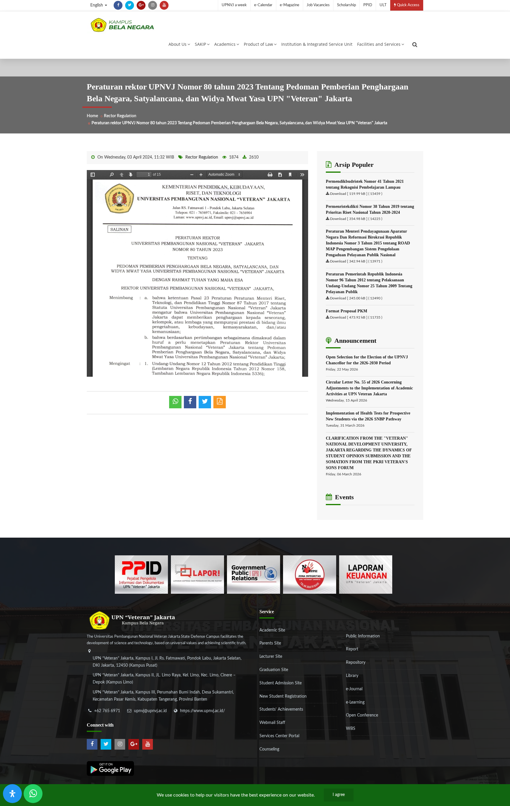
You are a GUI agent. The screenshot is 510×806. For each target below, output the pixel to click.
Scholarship (346, 5)
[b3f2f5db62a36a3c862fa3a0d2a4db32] (197, 574)
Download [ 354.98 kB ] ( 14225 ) (356, 219)
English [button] (97, 5)
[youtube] (164, 5)
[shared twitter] (205, 402)
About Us (178, 44)
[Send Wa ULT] (33, 793)
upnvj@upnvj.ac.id (150, 711)
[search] (414, 44)
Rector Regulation (120, 116)
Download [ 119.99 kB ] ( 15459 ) (356, 193)
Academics (225, 44)
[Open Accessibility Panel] (12, 793)
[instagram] (152, 5)
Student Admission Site (280, 683)
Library (352, 676)
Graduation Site (273, 670)
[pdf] (219, 402)
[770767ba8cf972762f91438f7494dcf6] (365, 574)
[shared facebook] (190, 402)
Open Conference (362, 715)
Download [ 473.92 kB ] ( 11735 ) (356, 317)
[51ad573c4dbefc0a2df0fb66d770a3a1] (309, 574)
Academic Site (272, 630)
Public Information (363, 636)
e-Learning (355, 702)
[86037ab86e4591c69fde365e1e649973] (141, 574)
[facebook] (118, 5)
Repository (355, 662)
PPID (367, 5)
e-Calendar (263, 5)
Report (352, 649)
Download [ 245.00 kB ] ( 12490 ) (356, 298)
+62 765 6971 (107, 711)
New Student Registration (283, 696)
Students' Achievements (281, 709)
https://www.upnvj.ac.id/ (202, 711)
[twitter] (129, 5)
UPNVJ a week (234, 5)
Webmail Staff (272, 723)
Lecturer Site (270, 657)
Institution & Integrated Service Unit (316, 44)
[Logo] (122, 25)
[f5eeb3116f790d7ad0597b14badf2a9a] (253, 574)
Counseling (269, 749)
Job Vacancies (318, 5)
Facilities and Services (379, 44)
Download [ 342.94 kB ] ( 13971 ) (356, 261)
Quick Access (407, 5)
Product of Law (258, 44)
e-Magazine (289, 5)
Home (92, 116)
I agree (339, 795)
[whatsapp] (175, 402)
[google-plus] (141, 5)
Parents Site (270, 643)
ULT (383, 5)
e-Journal (354, 689)
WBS (350, 729)
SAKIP (200, 44)
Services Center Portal (279, 736)
